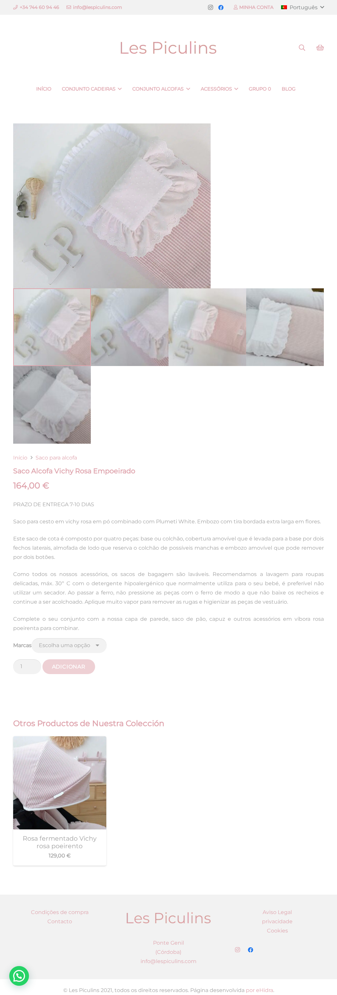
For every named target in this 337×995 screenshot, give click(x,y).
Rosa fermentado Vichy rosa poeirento (59, 842)
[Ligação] (168, 48)
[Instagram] (210, 7)
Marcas (22, 645)
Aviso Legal (277, 912)
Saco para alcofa (56, 458)
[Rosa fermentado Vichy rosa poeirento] (59, 741)
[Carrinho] (319, 47)
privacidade (277, 921)
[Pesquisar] (302, 47)
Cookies (277, 931)
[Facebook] (221, 7)
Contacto (59, 921)
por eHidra (259, 990)
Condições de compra (60, 912)
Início (20, 458)
